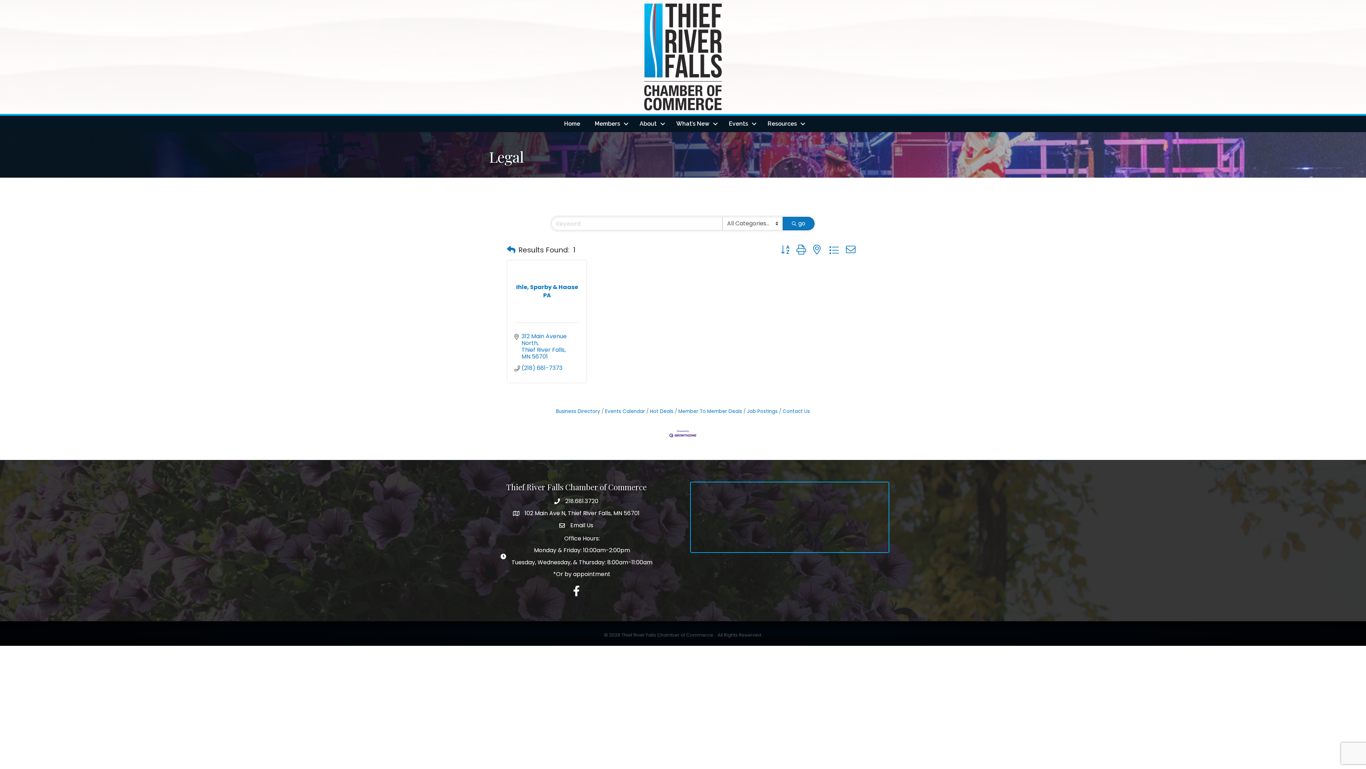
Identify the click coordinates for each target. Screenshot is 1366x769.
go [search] (801, 223)
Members (607, 123)
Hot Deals (661, 411)
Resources (782, 123)
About (648, 123)
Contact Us (796, 411)
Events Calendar (625, 411)
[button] (511, 250)
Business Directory (578, 411)
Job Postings (762, 411)
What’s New (692, 123)
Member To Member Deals (710, 411)
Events (738, 123)
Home (572, 123)
